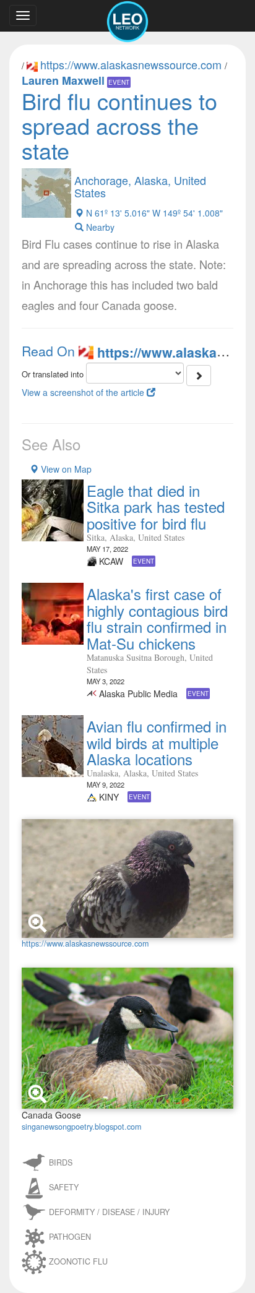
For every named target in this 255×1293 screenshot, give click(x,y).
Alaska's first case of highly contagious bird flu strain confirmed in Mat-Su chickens (157, 618)
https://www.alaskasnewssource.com (132, 64)
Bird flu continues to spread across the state (119, 125)
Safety (64, 1187)
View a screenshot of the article (84, 392)
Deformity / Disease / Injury (109, 1212)
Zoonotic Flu (78, 1261)
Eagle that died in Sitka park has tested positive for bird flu (156, 506)
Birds (60, 1162)
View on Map (65, 469)
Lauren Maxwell (63, 80)
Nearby (99, 227)
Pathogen (70, 1236)
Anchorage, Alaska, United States (140, 186)
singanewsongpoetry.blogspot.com (81, 1126)
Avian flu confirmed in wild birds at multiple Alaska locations (157, 742)
